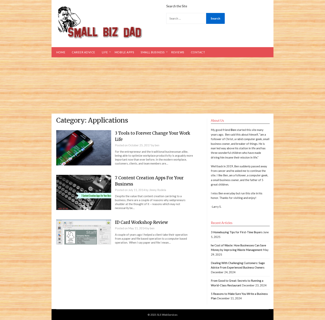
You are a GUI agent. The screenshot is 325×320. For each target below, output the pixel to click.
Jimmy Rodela (157, 190)
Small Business (153, 52)
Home (60, 52)
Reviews (177, 52)
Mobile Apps (124, 52)
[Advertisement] (162, 85)
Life (105, 52)
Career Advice (83, 52)
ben (157, 145)
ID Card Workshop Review (141, 222)
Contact (198, 52)
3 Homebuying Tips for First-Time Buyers (237, 232)
